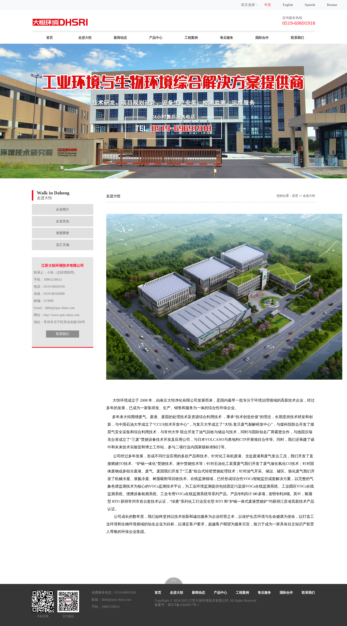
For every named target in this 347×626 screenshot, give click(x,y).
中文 (267, 5)
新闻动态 (120, 37)
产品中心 (155, 37)
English (288, 5)
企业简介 (62, 209)
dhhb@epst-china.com (116, 599)
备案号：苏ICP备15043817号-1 (177, 605)
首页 (49, 37)
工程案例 (191, 37)
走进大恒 (85, 37)
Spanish (310, 5)
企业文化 (62, 221)
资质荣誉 (62, 233)
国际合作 (262, 37)
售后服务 (226, 37)
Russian (332, 5)
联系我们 (297, 37)
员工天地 (62, 245)
